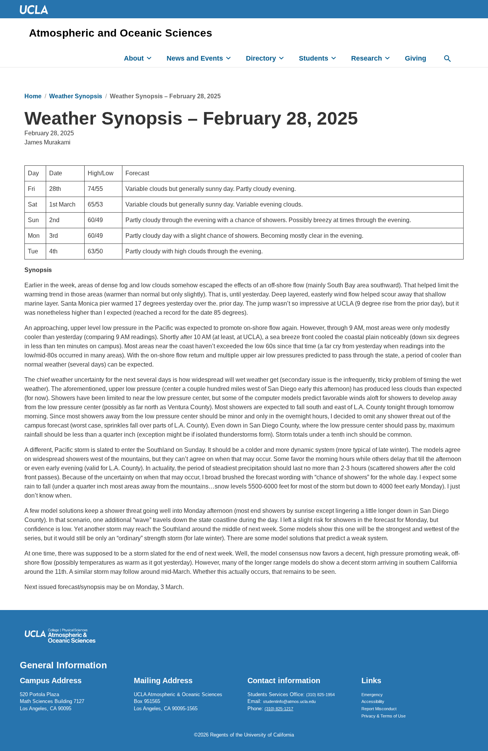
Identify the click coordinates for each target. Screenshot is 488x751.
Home (33, 96)
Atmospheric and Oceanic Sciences (120, 33)
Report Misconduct (378, 708)
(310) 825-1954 (320, 694)
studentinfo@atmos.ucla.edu (289, 701)
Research (366, 58)
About (134, 58)
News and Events (195, 58)
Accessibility (372, 701)
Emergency (372, 694)
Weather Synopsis (75, 96)
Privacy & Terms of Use (383, 716)
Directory (261, 58)
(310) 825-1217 (279, 708)
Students (313, 58)
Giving (415, 58)
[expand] (149, 57)
